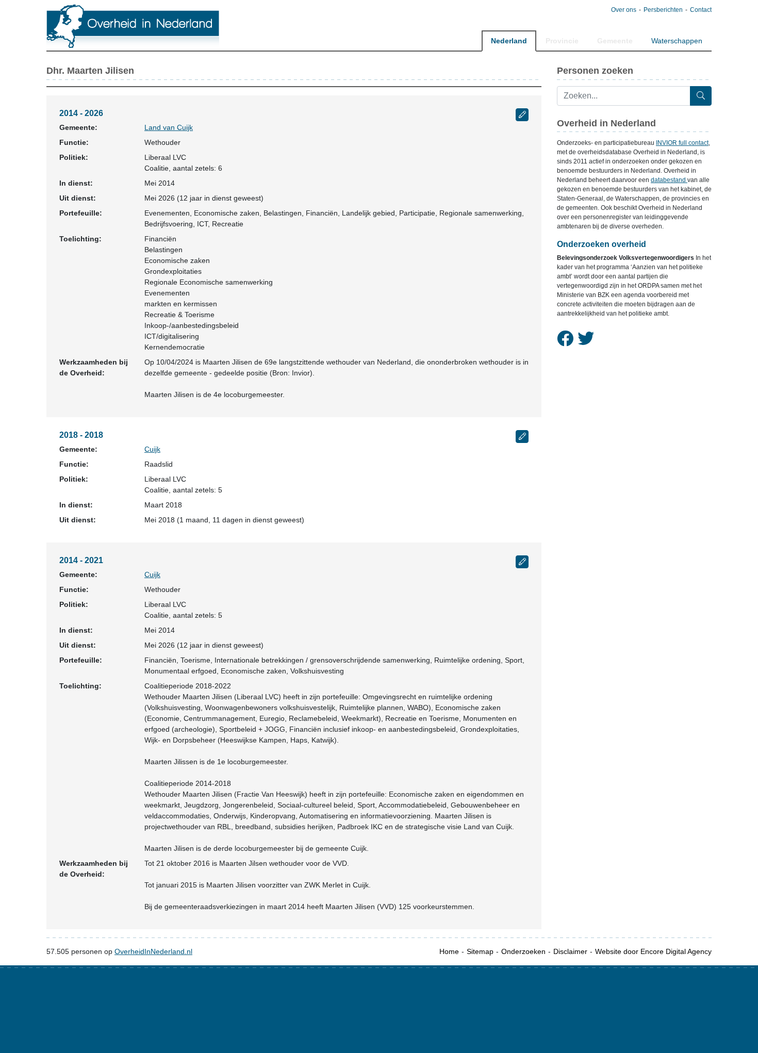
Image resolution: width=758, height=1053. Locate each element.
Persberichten (663, 9)
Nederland (509, 41)
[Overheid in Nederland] (133, 26)
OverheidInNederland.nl (153, 951)
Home (449, 951)
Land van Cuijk (168, 127)
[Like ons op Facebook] (565, 338)
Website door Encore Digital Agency (653, 951)
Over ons (623, 9)
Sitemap (480, 951)
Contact (701, 9)
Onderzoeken (523, 951)
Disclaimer (570, 951)
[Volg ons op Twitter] (586, 338)
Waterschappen (676, 41)
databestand (669, 180)
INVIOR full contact (682, 142)
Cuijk (152, 449)
